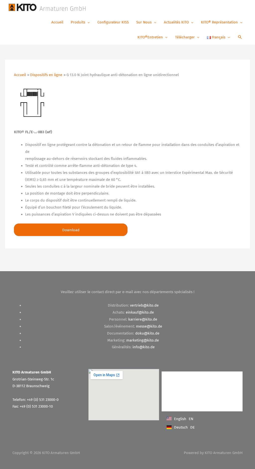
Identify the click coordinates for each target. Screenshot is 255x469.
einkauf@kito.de (140, 312)
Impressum (175, 406)
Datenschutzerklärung (183, 396)
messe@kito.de (149, 326)
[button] (240, 37)
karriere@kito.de (142, 319)
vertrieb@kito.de (144, 305)
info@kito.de (143, 347)
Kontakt (173, 376)
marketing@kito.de (142, 340)
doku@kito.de (147, 333)
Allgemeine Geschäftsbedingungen (192, 386)
